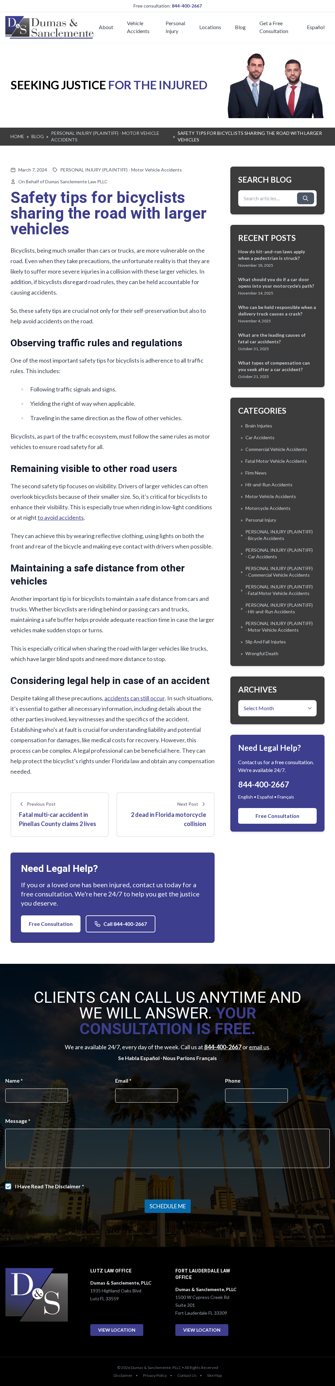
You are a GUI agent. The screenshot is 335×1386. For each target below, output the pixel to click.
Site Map (214, 1375)
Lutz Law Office (111, 1271)
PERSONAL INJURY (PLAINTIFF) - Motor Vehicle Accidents (121, 169)
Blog (240, 27)
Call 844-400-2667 (125, 924)
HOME (17, 136)
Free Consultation (51, 924)
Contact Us (187, 1375)
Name (14, 1080)
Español (316, 27)
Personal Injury (175, 27)
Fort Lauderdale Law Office (202, 1274)
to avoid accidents (61, 517)
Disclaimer (123, 1375)
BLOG (37, 136)
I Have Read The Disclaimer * (49, 1186)
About (106, 27)
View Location (116, 1330)
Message (17, 1121)
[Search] (305, 198)
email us (259, 1047)
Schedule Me (168, 1206)
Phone (232, 1080)
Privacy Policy (155, 1375)
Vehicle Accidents (138, 27)
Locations (210, 27)
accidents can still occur (134, 698)
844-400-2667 (187, 6)
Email (123, 1080)
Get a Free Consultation (273, 27)
